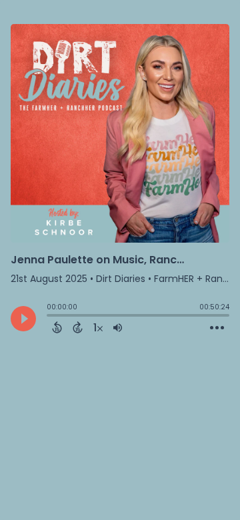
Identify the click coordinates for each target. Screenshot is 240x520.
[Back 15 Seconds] (57, 327)
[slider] (50, 316)
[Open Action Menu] (217, 328)
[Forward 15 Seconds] (77, 327)
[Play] (23, 318)
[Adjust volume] (117, 327)
